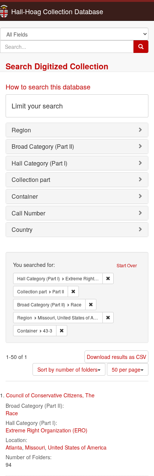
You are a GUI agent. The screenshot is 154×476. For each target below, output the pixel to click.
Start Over (127, 265)
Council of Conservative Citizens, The (50, 395)
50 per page (126, 369)
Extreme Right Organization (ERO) (46, 430)
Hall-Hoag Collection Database (33, 11)
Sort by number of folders (67, 369)
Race (12, 413)
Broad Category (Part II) (43, 146)
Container (25, 196)
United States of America (77, 447)
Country (22, 229)
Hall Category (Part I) (39, 163)
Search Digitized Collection (57, 66)
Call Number (28, 213)
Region (21, 130)
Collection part (31, 179)
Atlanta (14, 447)
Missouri (35, 447)
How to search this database (48, 86)
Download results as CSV (116, 356)
